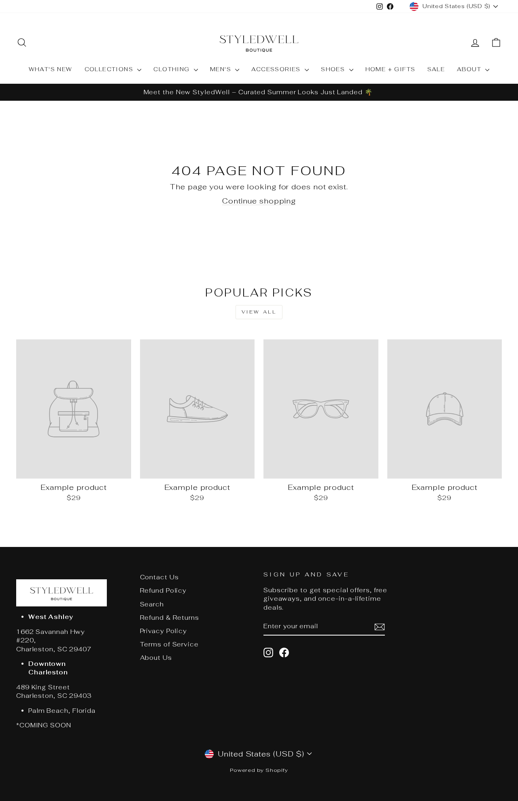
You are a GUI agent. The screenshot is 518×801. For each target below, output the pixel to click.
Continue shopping (259, 201)
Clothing (172, 69)
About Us (156, 657)
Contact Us (159, 577)
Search (152, 604)
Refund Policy (163, 590)
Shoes (334, 69)
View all (259, 312)
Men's (221, 69)
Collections (110, 69)
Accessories (277, 69)
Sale (436, 69)
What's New (50, 69)
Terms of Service (169, 644)
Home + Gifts (390, 69)
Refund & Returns (169, 617)
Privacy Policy (163, 631)
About (470, 69)
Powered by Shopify (259, 770)
